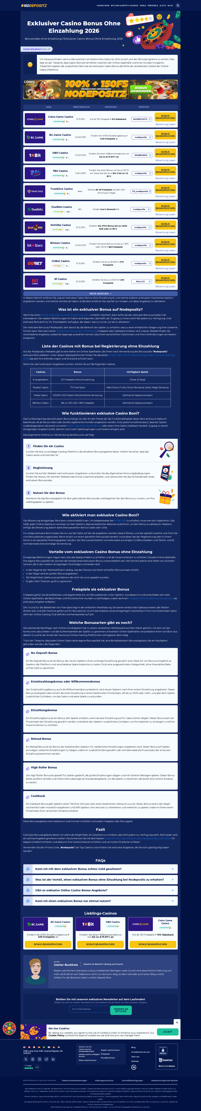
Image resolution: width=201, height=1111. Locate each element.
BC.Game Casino (60, 134)
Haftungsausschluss (104, 1080)
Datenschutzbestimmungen (74, 1080)
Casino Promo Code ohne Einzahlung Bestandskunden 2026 (138, 838)
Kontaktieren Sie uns (140, 1052)
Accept (167, 1032)
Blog (170, 5)
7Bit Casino (60, 170)
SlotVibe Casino (60, 225)
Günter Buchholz (66, 964)
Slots (163, 5)
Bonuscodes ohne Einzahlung (43, 38)
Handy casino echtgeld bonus (89, 1055)
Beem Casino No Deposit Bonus (84, 426)
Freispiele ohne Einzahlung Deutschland (151, 598)
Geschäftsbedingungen (132, 1080)
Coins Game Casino (60, 116)
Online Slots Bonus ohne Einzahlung (76, 331)
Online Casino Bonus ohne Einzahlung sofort (65, 315)
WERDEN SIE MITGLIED (121, 1010)
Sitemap (135, 1061)
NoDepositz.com (33, 1080)
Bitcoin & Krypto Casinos (124, 5)
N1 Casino (60, 279)
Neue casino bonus (87, 1060)
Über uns (135, 1057)
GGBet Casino (61, 261)
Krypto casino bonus (110, 1050)
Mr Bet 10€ (120, 520)
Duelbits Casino (62, 207)
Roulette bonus (108, 1058)
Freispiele (105, 1054)
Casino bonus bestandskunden (86, 1050)
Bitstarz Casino (60, 243)
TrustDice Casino (61, 188)
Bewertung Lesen (165, 124)
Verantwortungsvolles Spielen (164, 1080)
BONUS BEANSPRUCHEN (165, 117)
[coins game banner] (100, 89)
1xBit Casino (60, 152)
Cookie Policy (56, 1035)
